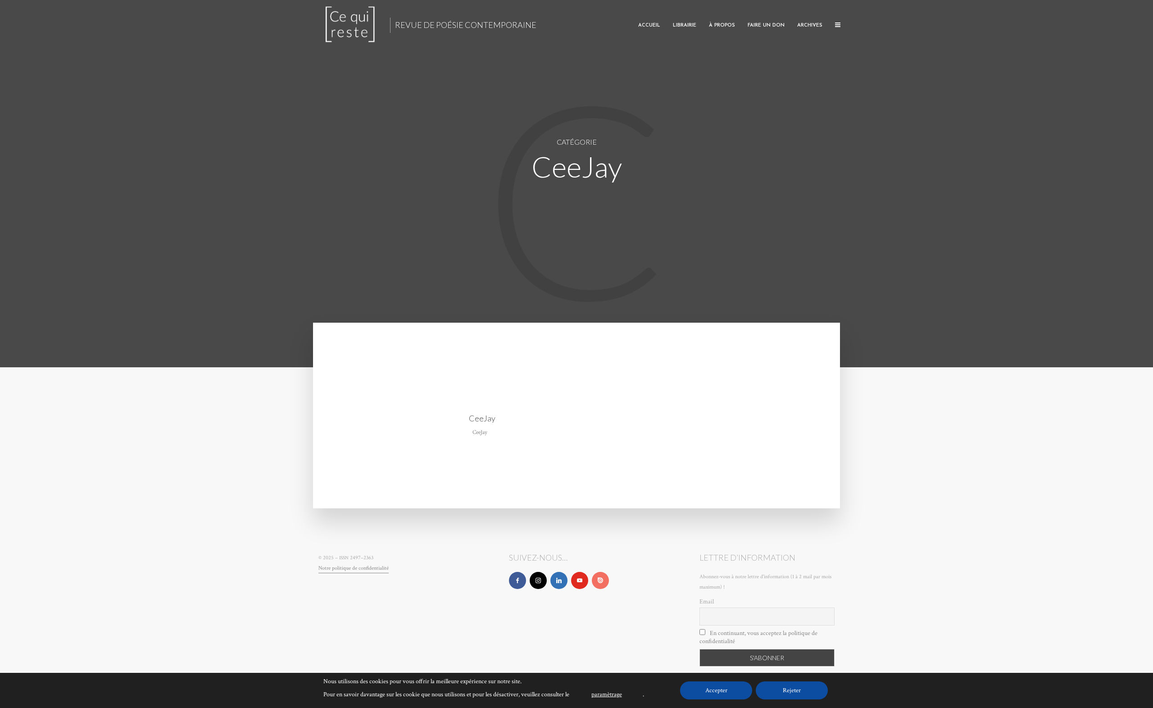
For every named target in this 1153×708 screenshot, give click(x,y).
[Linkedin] (558, 580)
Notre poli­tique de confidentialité (353, 568)
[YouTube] (579, 580)
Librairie (684, 25)
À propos (722, 25)
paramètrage (606, 694)
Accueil (649, 25)
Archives (809, 25)
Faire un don (766, 25)
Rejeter (792, 690)
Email (706, 602)
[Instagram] (538, 580)
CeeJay (482, 418)
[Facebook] (517, 580)
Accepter (716, 690)
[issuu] (600, 580)
